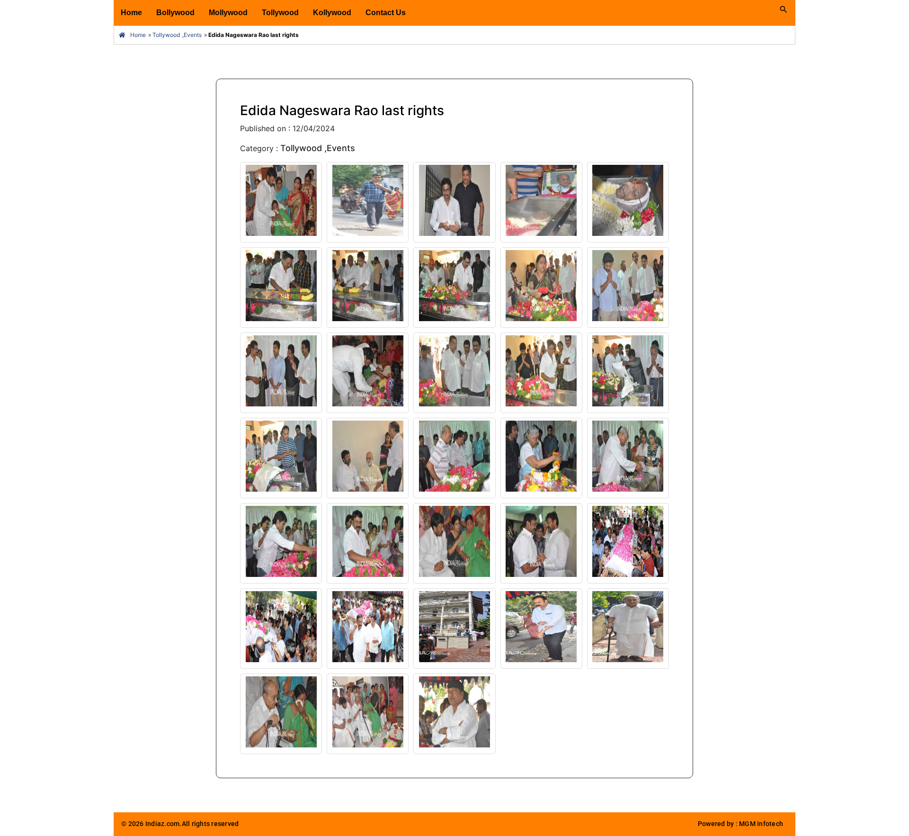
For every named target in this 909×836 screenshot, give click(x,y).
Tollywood (280, 13)
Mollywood (228, 13)
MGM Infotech (761, 824)
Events (193, 34)
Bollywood (175, 13)
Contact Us (385, 13)
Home (131, 13)
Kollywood (332, 13)
